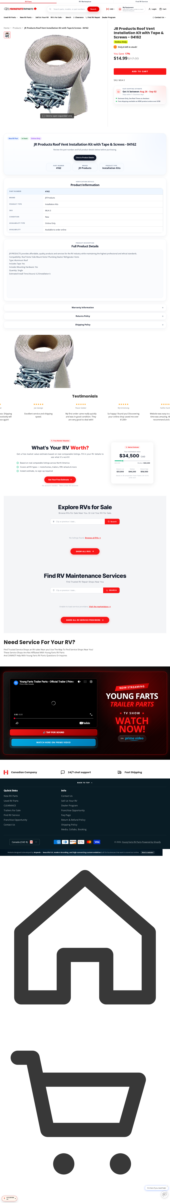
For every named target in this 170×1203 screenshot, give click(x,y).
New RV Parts (25, 17)
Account (152, 9)
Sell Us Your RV (42, 17)
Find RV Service (142, 1)
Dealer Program (108, 17)
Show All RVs (83, 551)
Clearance (79, 17)
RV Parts (28, 1)
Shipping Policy (82, 324)
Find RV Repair (94, 17)
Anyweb (37, 852)
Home (6, 28)
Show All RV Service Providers (83, 620)
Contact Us (159, 17)
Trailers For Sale (12, 810)
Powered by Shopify (151, 842)
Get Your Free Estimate (58, 479)
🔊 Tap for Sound (53, 732)
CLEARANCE (10, 805)
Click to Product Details (85, 158)
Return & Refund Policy (73, 819)
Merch (68, 17)
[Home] (20, 9)
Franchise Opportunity (15, 819)
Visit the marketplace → (100, 606)
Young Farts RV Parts (132, 842)
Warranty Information (83, 307)
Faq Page (66, 815)
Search (93, 9)
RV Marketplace (85, 1)
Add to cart (140, 71)
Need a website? (148, 852)
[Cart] (85, 1198)
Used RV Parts (10, 17)
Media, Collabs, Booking (73, 829)
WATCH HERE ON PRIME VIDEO (53, 742)
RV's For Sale (56, 17)
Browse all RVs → (93, 538)
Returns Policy (83, 316)
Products (17, 28)
